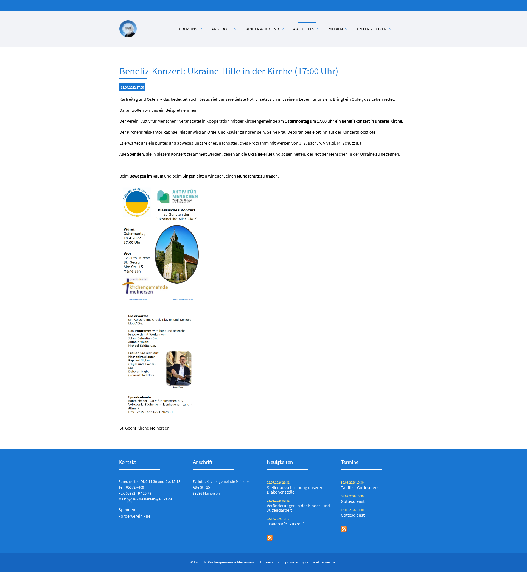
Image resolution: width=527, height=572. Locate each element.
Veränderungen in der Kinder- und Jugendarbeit (298, 507)
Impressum (269, 562)
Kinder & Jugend (265, 29)
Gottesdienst (353, 501)
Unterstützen (375, 29)
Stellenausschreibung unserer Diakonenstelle (295, 489)
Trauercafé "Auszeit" (286, 523)
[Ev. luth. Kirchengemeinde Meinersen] (128, 29)
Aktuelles (306, 29)
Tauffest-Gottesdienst (361, 487)
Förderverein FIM (134, 516)
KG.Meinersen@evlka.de (152, 499)
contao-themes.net (321, 562)
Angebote (224, 29)
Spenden (127, 509)
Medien (339, 29)
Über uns (191, 29)
